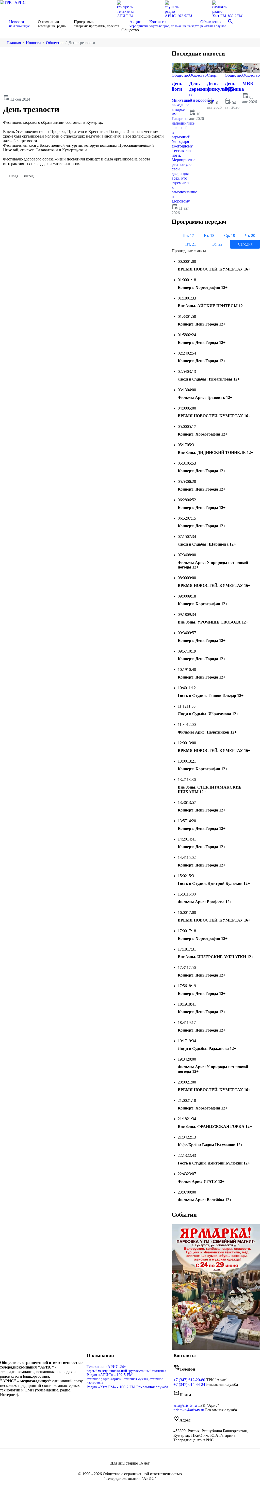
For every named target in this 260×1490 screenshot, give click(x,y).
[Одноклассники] (42, 1405)
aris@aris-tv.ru (185, 1405)
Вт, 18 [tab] (209, 235)
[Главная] (4, 24)
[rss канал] (49, 1405)
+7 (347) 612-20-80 (189, 1380)
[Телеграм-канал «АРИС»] (46, 1405)
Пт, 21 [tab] (190, 244)
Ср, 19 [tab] (229, 235)
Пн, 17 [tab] (188, 235)
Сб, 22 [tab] (217, 244)
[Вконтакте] (38, 1405)
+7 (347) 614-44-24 (189, 1384)
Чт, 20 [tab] (250, 235)
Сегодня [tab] (245, 244)
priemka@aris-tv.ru (188, 1410)
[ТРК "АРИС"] (13, 2)
